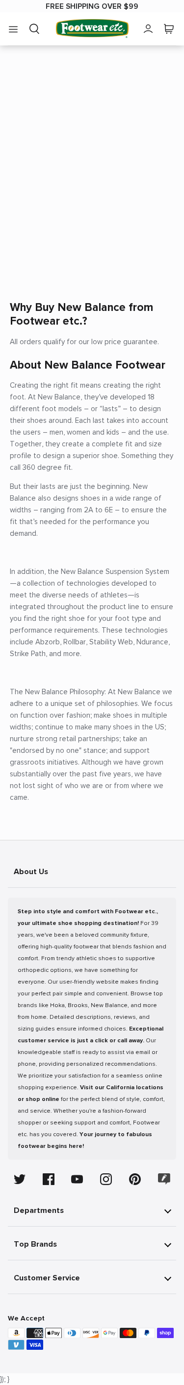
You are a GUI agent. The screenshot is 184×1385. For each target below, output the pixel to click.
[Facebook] (48, 1179)
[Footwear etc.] (92, 28)
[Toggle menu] (13, 29)
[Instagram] (106, 1179)
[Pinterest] (135, 1179)
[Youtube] (77, 1179)
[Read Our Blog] (164, 1179)
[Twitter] (20, 1179)
